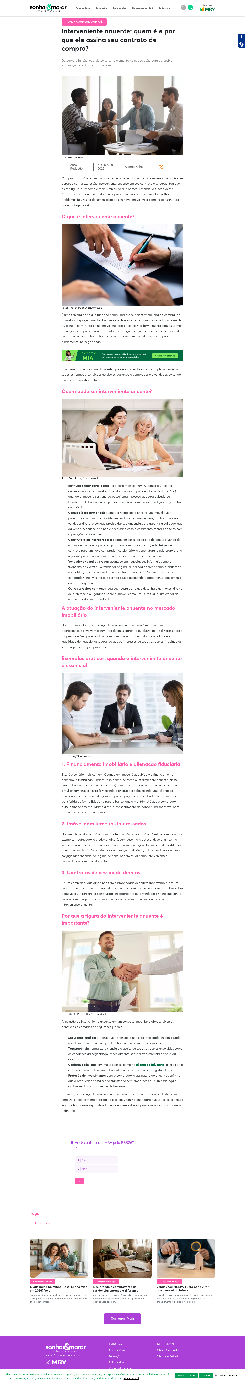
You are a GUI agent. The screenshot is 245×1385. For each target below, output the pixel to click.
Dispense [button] (206, 1376)
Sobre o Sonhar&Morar (169, 1350)
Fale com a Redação (168, 1356)
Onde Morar (164, 8)
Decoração (101, 8)
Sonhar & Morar (48, 5)
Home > (71, 22)
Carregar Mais (122, 1318)
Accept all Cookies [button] (186, 1376)
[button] (226, 1375)
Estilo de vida (119, 8)
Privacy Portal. (132, 1378)
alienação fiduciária (150, 1064)
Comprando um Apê (142, 8)
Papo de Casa (83, 8)
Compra (42, 1223)
